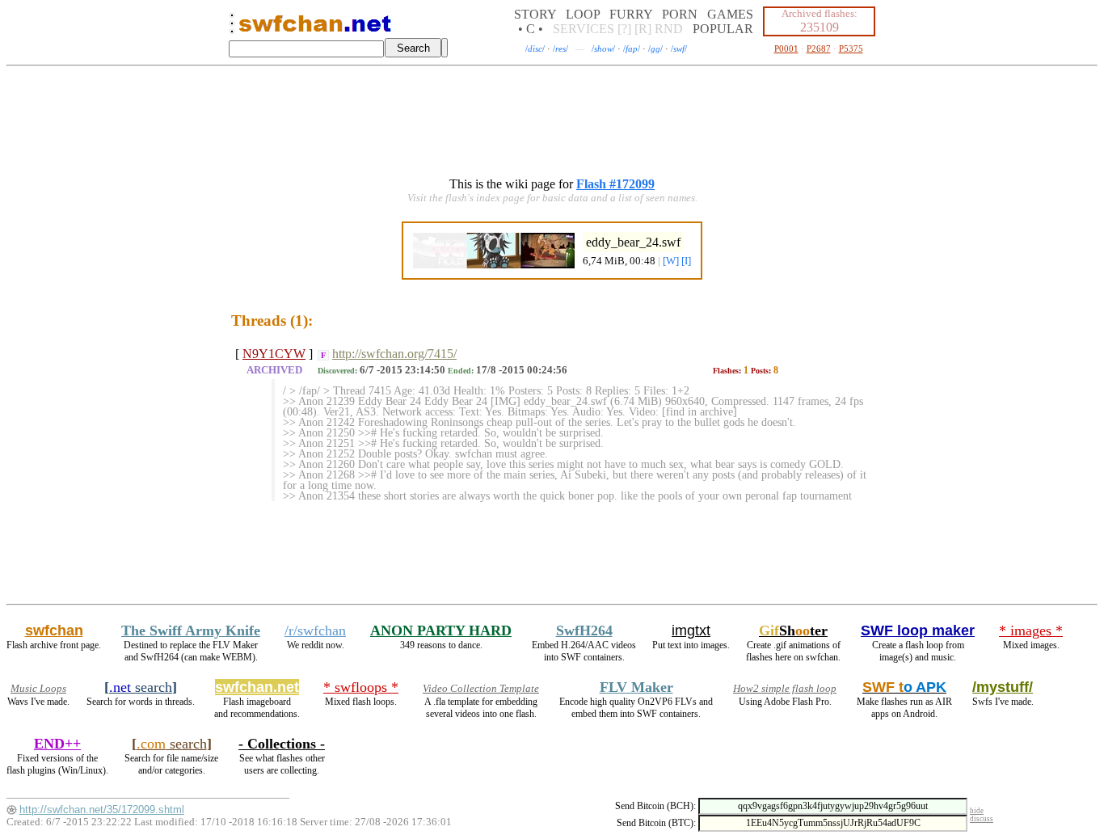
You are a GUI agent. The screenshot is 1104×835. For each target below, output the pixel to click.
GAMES (730, 14)
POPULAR (723, 29)
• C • (530, 29)
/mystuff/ (1002, 687)
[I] (686, 261)
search (140, 687)
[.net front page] (232, 27)
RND (669, 29)
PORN (679, 14)
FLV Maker (636, 687)
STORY (535, 14)
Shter (793, 630)
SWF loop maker (918, 630)
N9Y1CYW (273, 354)
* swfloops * (360, 687)
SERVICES (583, 29)
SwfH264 (584, 630)
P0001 (786, 48)
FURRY (630, 14)
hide (977, 811)
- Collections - (281, 744)
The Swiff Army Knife (190, 630)
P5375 (851, 48)
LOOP (583, 14)
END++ (57, 744)
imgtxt (691, 630)
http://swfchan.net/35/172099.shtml (101, 809)
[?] (624, 29)
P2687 (819, 48)
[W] (671, 261)
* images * (1031, 630)
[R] (642, 29)
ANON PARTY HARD (441, 630)
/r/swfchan (315, 630)
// (535, 48)
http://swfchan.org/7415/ (394, 354)
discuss (981, 819)
